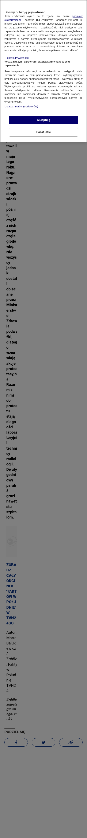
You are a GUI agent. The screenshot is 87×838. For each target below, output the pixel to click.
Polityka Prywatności (17, 57)
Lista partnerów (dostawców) (21, 106)
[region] (43, 71)
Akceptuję (43, 120)
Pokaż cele (43, 132)
